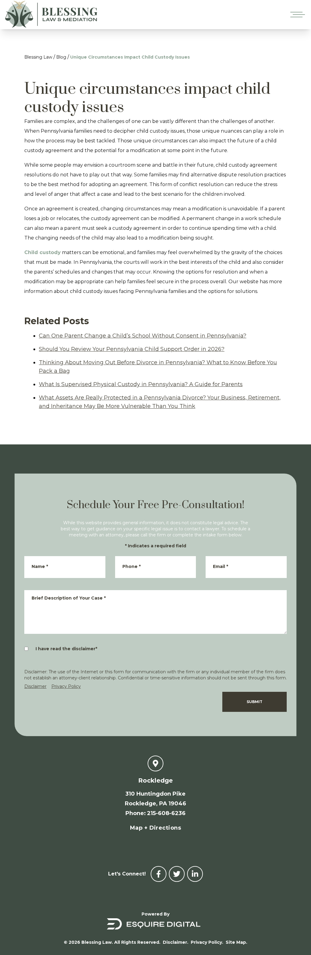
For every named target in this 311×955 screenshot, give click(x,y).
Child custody (42, 252)
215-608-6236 (166, 813)
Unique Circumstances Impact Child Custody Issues (130, 57)
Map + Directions (155, 827)
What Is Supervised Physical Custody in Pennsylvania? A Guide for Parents (141, 384)
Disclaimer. (175, 942)
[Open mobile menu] (296, 14)
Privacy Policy (66, 686)
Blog (61, 57)
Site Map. (236, 942)
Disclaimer (35, 686)
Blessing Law (38, 57)
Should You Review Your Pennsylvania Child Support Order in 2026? (131, 349)
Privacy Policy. (207, 942)
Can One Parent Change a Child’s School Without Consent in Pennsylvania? (142, 335)
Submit (254, 701)
